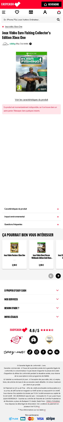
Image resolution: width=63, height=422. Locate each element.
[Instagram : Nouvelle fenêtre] (36, 352)
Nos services (11, 299)
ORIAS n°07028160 (53, 401)
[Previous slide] (50, 276)
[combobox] (31, 19)
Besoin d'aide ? (11, 307)
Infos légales (11, 316)
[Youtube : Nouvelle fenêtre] (50, 352)
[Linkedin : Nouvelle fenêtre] (56, 352)
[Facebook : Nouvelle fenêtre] (43, 352)
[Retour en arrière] (3, 26)
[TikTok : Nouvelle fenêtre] (30, 352)
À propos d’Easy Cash (15, 290)
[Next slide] (58, 276)
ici (39, 406)
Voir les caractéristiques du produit (31, 100)
